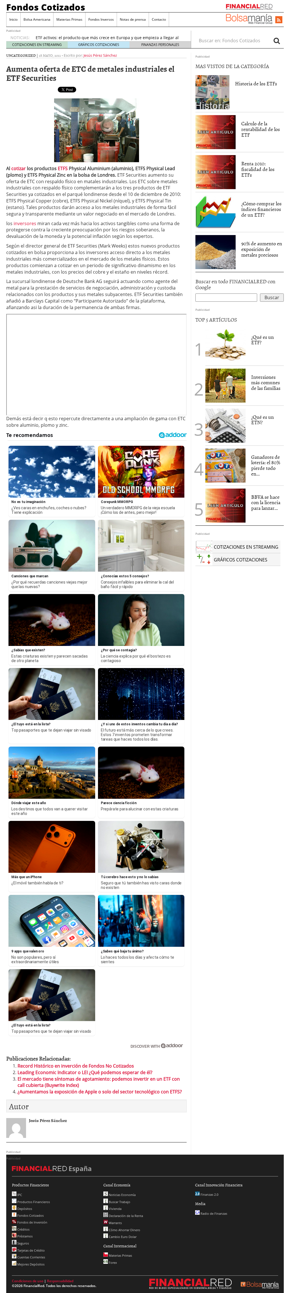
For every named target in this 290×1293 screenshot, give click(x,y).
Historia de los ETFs (256, 83)
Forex (112, 1262)
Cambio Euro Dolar (122, 1237)
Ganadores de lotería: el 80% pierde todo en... (265, 465)
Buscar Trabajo (119, 1202)
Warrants (115, 1223)
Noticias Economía (122, 1195)
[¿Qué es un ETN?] (225, 426)
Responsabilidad (60, 1281)
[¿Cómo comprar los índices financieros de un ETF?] (215, 212)
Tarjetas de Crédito (30, 1250)
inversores (25, 223)
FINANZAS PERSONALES (160, 44)
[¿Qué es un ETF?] (225, 346)
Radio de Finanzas (213, 1213)
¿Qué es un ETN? (262, 419)
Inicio (13, 19)
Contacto (159, 19)
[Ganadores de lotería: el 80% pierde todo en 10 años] (225, 466)
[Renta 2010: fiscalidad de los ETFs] (215, 172)
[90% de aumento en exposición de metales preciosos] (215, 252)
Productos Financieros (33, 1202)
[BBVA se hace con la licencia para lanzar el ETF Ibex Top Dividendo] (225, 505)
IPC (19, 1195)
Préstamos (24, 1236)
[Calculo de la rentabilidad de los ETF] (215, 132)
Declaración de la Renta (125, 1216)
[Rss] (279, 20)
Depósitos (24, 1209)
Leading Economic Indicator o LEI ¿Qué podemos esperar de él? (85, 1072)
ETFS (63, 168)
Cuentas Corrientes (30, 1257)
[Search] (277, 40)
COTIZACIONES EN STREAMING (37, 44)
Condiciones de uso (27, 1281)
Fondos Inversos (101, 19)
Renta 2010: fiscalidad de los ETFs (257, 169)
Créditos (22, 1229)
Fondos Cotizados (45, 7)
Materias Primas (69, 19)
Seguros (22, 1243)
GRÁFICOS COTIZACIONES (98, 44)
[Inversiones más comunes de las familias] (225, 386)
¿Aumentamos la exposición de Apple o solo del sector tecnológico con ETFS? (100, 1092)
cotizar (18, 168)
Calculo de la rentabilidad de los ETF (260, 129)
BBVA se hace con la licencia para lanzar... (265, 502)
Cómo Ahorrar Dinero (124, 1230)
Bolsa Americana (37, 19)
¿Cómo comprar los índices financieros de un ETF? (261, 209)
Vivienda (114, 1209)
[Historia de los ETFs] (212, 92)
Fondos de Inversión (31, 1222)
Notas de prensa (133, 19)
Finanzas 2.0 (209, 1194)
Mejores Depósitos (30, 1264)
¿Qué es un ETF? (262, 340)
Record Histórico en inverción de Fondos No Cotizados (76, 1066)
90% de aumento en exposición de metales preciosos (261, 249)
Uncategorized (21, 55)
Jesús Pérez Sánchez (100, 55)
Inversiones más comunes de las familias (265, 382)
